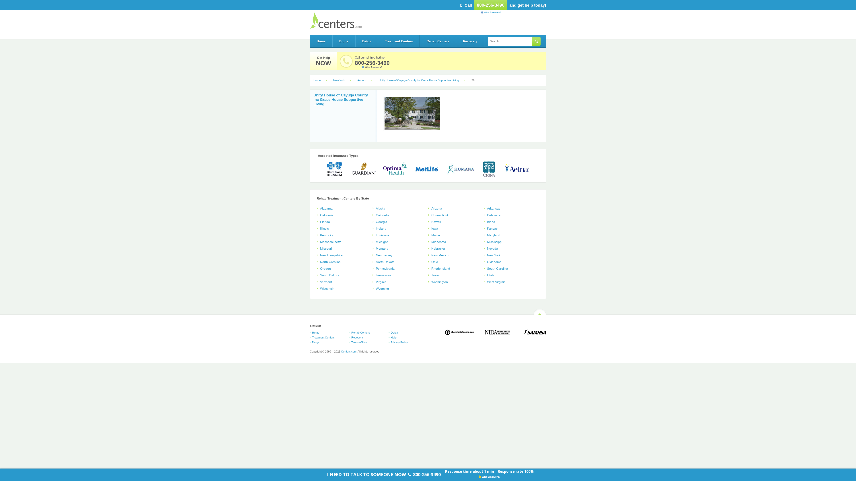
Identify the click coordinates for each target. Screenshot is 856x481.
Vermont (326, 282)
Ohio (434, 262)
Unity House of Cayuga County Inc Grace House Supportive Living (419, 80)
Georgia (381, 222)
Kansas (492, 228)
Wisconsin (327, 288)
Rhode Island (440, 268)
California (326, 215)
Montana (382, 248)
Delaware (493, 215)
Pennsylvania (385, 268)
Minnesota (438, 242)
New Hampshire (331, 255)
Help (394, 337)
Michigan (382, 242)
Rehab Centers (438, 41)
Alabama (326, 208)
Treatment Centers (399, 41)
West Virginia (496, 282)
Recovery (470, 41)
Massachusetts (330, 242)
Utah (490, 275)
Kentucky (326, 235)
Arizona (436, 208)
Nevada (492, 248)
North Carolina (330, 262)
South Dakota (329, 275)
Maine (435, 235)
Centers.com (336, 20)
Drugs (343, 41)
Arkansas (493, 208)
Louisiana (382, 235)
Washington (439, 282)
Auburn (361, 80)
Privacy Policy (399, 342)
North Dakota (385, 262)
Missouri (326, 248)
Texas (435, 275)
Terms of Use (359, 342)
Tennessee (383, 275)
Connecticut (439, 215)
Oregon (325, 268)
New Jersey (384, 255)
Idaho (491, 222)
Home (321, 41)
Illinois (324, 228)
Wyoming (382, 288)
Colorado (382, 215)
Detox (366, 41)
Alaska (380, 208)
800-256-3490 (490, 5)
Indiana (381, 228)
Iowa (434, 228)
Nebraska (438, 248)
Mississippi (494, 242)
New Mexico (440, 255)
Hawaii (436, 222)
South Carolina (497, 268)
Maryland (493, 235)
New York (339, 80)
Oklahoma (494, 262)
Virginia (381, 282)
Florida (325, 222)
